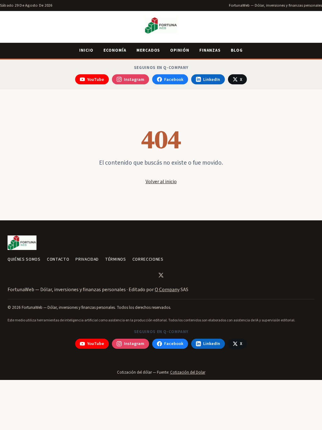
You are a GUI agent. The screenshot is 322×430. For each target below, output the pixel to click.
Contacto (58, 259)
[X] (161, 275)
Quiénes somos (24, 259)
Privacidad (87, 259)
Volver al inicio (161, 181)
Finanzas (210, 50)
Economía (114, 50)
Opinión (179, 50)
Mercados (148, 50)
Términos (115, 259)
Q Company (167, 289)
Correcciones (148, 259)
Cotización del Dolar (187, 372)
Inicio (86, 50)
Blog (237, 50)
